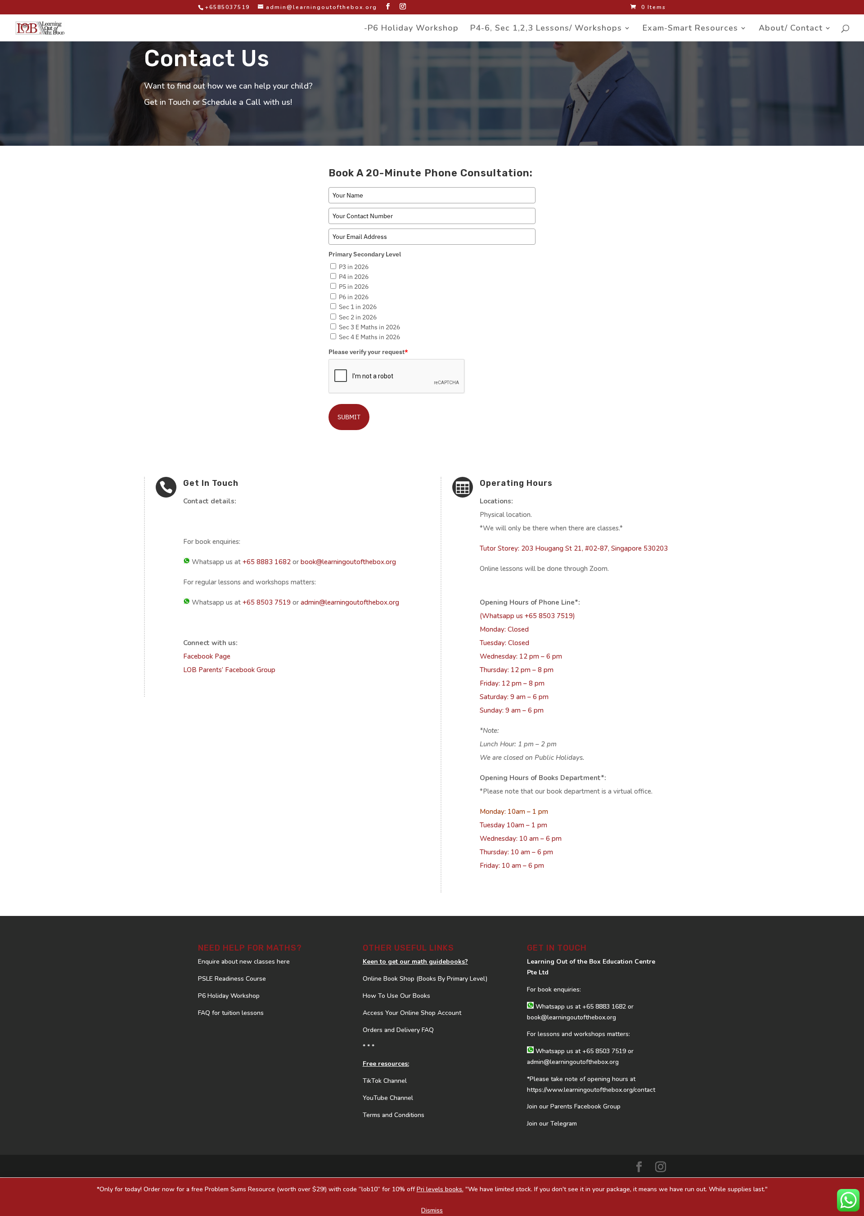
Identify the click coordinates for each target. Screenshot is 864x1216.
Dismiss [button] (432, 1210)
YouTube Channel (388, 1098)
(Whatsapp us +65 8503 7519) (527, 615)
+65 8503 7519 (267, 602)
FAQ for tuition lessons (231, 1013)
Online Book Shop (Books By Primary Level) (425, 978)
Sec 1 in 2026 (358, 307)
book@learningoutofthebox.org (348, 561)
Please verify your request (368, 352)
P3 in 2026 (354, 267)
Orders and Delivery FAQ (398, 1030)
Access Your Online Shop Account (412, 1013)
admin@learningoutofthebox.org (350, 602)
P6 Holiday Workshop (229, 996)
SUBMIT (349, 417)
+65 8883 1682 (267, 561)
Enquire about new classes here (244, 961)
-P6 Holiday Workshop (411, 29)
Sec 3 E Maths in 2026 (369, 327)
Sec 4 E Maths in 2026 (369, 337)
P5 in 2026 (354, 287)
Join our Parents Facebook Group (574, 1106)
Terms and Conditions (393, 1115)
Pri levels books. (440, 1189)
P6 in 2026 (354, 297)
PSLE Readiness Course (232, 978)
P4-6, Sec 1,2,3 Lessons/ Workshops (546, 29)
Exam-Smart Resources (690, 29)
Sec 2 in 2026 (358, 317)
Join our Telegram (552, 1123)
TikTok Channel (385, 1081)
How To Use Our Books (396, 996)
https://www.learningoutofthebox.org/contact (591, 1090)
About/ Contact (791, 29)
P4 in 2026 (354, 277)
